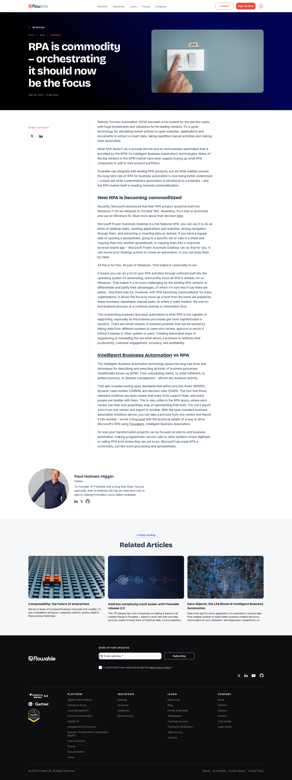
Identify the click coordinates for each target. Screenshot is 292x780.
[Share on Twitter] (31, 135)
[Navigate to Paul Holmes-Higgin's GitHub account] (88, 501)
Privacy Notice (237, 770)
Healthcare (124, 710)
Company (160, 6)
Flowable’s (136, 424)
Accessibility (219, 770)
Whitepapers (175, 715)
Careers (222, 710)
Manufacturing (125, 715)
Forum (71, 757)
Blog (42, 35)
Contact (224, 6)
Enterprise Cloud (77, 705)
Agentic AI (73, 721)
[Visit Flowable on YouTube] (254, 676)
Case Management (78, 710)
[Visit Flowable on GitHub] (262, 676)
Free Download (76, 740)
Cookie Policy (256, 770)
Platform (102, 6)
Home (31, 35)
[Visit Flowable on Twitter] (239, 676)
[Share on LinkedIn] (40, 135)
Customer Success (178, 721)
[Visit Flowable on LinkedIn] (246, 676)
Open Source (175, 732)
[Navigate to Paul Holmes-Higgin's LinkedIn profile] (76, 501)
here (180, 216)
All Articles (38, 27)
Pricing (146, 6)
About (221, 699)
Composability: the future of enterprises (58, 604)
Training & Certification (180, 726)
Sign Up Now (245, 6)
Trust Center (225, 721)
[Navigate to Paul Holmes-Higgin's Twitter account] (81, 501)
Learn (133, 6)
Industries (119, 6)
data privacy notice (160, 667)
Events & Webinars (178, 710)
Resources (174, 699)
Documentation (76, 751)
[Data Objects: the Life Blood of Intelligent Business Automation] (225, 577)
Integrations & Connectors (82, 726)
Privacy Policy (159, 676)
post (142, 419)
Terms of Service (179, 676)
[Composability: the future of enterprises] (66, 577)
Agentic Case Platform (80, 699)
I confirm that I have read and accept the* (138, 667)
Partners (222, 705)
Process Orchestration (80, 715)
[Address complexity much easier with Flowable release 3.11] (146, 577)
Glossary (172, 737)
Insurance (123, 705)
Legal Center (225, 726)
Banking (122, 699)
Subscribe (179, 656)
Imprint (206, 770)
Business (56, 35)
